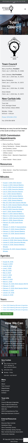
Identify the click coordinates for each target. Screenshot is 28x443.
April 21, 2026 (7, 275)
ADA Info (4, 409)
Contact (3, 392)
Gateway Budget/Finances (9, 407)
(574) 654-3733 (8, 369)
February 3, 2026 (8, 290)
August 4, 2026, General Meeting (13, 185)
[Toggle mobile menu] (25, 9)
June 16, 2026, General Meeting (13, 196)
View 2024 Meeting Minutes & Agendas (15, 307)
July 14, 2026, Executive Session (13, 187)
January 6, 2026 (8, 295)
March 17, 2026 (8, 279)
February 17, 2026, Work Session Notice (15, 288)
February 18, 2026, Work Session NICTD (15, 284)
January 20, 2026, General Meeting (14, 238)
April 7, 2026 (7, 277)
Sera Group (14, 441)
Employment (5, 390)
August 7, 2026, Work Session (12, 183)
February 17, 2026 (8, 286)
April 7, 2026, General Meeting (12, 211)
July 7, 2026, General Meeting (12, 194)
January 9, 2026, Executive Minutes (14, 242)
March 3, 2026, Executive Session (13, 218)
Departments (5, 388)
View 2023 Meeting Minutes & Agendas (15, 310)
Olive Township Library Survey (11, 429)
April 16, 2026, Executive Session (13, 209)
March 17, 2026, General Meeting (13, 213)
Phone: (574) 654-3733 (9, 117)
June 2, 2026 (7, 268)
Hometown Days (6, 425)
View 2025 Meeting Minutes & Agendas (15, 305)
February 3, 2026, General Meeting (14, 231)
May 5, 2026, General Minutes (12, 207)
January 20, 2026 (8, 292)
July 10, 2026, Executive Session (13, 189)
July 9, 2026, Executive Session (13, 191)
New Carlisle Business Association (12, 432)
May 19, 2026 (7, 270)
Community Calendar (8, 434)
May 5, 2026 (7, 273)
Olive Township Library (8, 427)
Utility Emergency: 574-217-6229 (9, 1)
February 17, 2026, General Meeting (14, 229)
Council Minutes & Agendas (10, 402)
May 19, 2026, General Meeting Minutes (15, 205)
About (3, 384)
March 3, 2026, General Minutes (13, 220)
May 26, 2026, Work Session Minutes (14, 202)
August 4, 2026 (8, 264)
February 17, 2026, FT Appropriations (14, 227)
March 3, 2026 (7, 281)
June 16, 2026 (7, 266)
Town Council (5, 386)
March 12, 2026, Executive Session (14, 216)
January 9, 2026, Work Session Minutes (15, 240)
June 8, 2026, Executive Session (13, 198)
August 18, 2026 (8, 262)
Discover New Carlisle (8, 423)
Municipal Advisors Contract (10, 413)
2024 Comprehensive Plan (9, 411)
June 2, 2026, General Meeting (12, 200)
